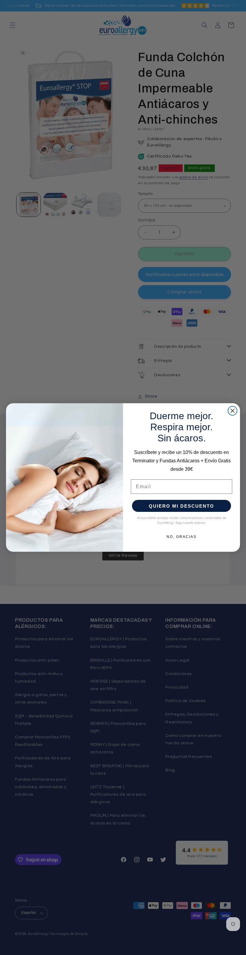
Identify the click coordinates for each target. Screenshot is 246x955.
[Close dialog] (232, 410)
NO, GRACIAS (181, 537)
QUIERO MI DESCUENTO (181, 506)
